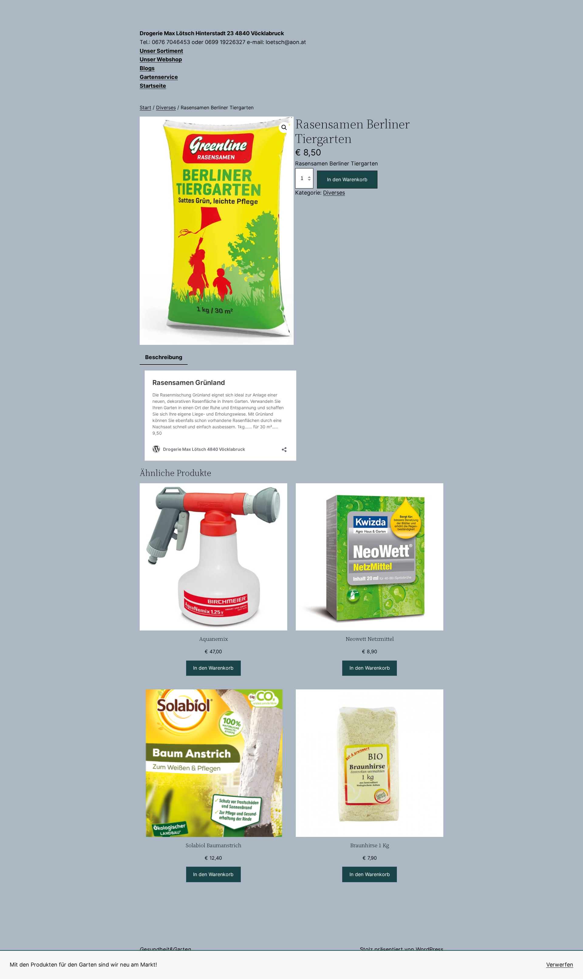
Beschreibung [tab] (163, 357)
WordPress (429, 949)
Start (145, 107)
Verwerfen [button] (559, 964)
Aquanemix (213, 639)
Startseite (153, 86)
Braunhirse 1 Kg (369, 845)
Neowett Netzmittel (370, 639)
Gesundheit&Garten (165, 949)
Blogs (147, 68)
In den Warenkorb (347, 179)
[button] (284, 127)
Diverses (166, 107)
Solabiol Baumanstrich (213, 845)
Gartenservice (159, 77)
